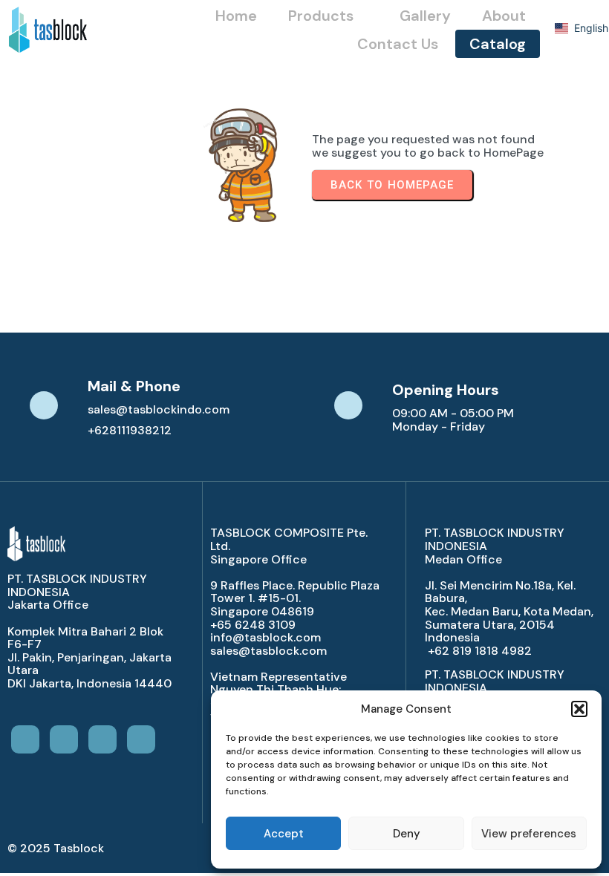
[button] (579, 709)
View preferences (528, 833)
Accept (284, 833)
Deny (406, 833)
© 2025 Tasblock (55, 848)
